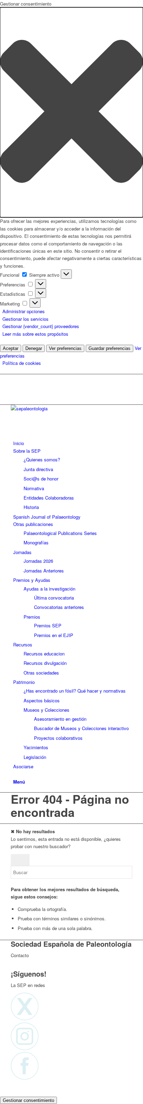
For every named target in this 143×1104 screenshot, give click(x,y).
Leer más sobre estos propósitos (35, 334)
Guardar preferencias (110, 348)
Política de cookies (21, 363)
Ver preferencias (65, 348)
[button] (71, 112)
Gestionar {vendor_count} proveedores (40, 326)
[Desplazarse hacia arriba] (1, 1092)
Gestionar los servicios (25, 319)
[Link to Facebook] (15, 393)
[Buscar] (15, 774)
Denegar (33, 348)
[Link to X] (15, 378)
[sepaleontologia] (63, 408)
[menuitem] (72, 443)
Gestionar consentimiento (28, 1100)
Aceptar (10, 348)
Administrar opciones (23, 311)
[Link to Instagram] (15, 385)
